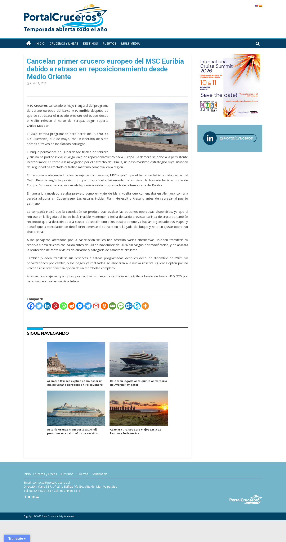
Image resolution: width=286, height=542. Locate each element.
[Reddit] (71, 306)
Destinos (90, 43)
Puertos (109, 43)
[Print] (104, 306)
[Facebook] (31, 306)
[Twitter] (39, 306)
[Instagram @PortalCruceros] (33, 497)
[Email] (112, 306)
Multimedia (130, 43)
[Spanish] (260, 6)
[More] (145, 306)
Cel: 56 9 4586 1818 (67, 491)
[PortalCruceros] (28, 43)
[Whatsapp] (63, 306)
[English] (256, 6)
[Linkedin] (47, 306)
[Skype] (137, 306)
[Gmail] (96, 306)
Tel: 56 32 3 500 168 (37, 491)
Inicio (40, 43)
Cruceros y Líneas (45, 474)
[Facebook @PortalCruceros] (25, 497)
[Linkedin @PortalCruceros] (38, 497)
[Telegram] (88, 306)
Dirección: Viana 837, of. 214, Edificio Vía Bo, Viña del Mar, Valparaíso (70, 486)
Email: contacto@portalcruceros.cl (47, 482)
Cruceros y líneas (64, 43)
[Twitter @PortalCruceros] (29, 497)
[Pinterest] (55, 306)
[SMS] (120, 306)
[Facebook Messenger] (80, 306)
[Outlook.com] (129, 306)
